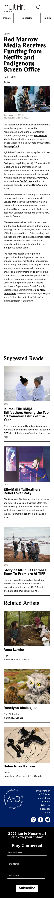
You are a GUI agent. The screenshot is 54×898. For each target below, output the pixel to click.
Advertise (45, 805)
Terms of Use (43, 798)
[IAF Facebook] (40, 819)
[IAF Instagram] (33, 819)
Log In (47, 17)
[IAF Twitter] (47, 819)
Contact (46, 802)
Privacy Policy (43, 791)
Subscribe (27, 17)
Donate (7, 17)
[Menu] (47, 7)
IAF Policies (44, 795)
